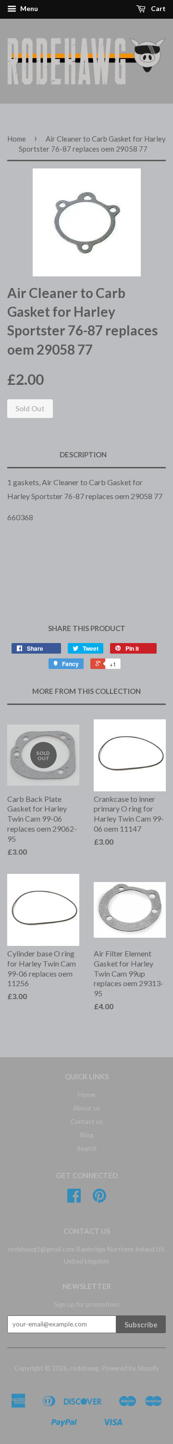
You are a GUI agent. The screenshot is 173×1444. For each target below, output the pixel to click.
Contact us (87, 1121)
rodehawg (84, 1368)
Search (87, 1148)
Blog (86, 1135)
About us (86, 1108)
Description (83, 454)
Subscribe (141, 1324)
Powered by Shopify (130, 1368)
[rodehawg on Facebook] (74, 1199)
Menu (28, 8)
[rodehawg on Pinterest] (99, 1199)
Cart (157, 8)
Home (16, 138)
